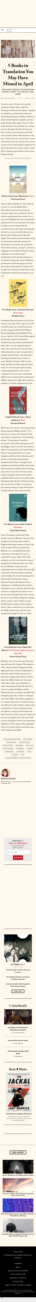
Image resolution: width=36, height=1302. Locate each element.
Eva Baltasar (20, 748)
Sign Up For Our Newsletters (18, 1271)
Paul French (19, 1043)
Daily (18, 964)
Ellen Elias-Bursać (8, 748)
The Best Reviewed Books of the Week (19, 1114)
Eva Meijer (30, 748)
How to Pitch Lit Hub (18, 1274)
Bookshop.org (13, 1291)
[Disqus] (18, 809)
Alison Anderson (28, 739)
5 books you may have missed (11, 739)
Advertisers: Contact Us (18, 1278)
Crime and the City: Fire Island (18, 1040)
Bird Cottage (19, 745)
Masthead (18, 1263)
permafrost (15, 754)
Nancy (29, 751)
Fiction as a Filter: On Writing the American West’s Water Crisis (18, 1194)
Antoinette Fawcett (24, 742)
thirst (22, 754)
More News (18, 991)
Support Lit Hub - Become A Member (18, 1285)
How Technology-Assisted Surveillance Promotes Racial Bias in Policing (18, 1215)
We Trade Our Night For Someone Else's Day (18, 758)
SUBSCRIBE (18, 857)
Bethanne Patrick (8, 98)
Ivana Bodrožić (9, 751)
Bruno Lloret (29, 745)
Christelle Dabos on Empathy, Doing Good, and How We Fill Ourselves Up (18, 1235)
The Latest (18, 1152)
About (18, 1267)
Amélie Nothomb (11, 742)
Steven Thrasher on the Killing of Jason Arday (18, 1175)
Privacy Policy (18, 1281)
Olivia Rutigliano (19, 1032)
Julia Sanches (20, 751)
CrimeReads (18, 1056)
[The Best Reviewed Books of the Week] (19, 1092)
